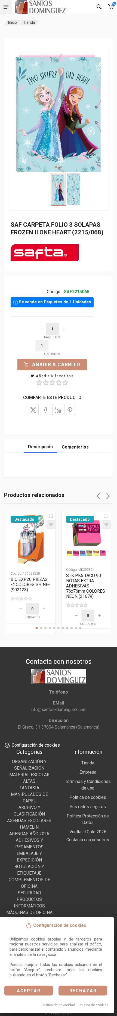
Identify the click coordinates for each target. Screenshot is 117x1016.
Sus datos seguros (88, 806)
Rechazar (83, 990)
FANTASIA (29, 787)
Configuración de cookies (36, 745)
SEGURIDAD (29, 892)
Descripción (40, 446)
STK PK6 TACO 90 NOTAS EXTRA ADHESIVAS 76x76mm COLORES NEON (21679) (85, 586)
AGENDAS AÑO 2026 (29, 833)
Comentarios (75, 447)
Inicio (12, 22)
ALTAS (29, 781)
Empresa (87, 772)
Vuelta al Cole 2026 (87, 831)
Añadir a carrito (56, 364)
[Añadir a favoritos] (51, 524)
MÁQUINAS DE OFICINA (29, 912)
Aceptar (29, 990)
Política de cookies (93, 1005)
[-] (40, 329)
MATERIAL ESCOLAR (29, 774)
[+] (64, 329)
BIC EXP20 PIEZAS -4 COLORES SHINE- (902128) (30, 584)
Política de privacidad (58, 1005)
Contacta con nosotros (87, 839)
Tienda (29, 22)
